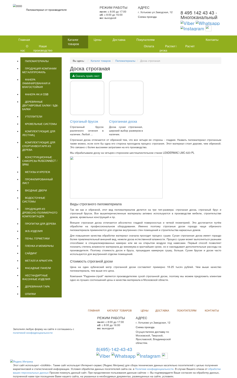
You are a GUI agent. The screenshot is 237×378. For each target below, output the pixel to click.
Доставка (119, 40)
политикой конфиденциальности (33, 332)
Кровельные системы (41, 124)
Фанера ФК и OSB (36, 94)
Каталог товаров (73, 42)
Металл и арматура (38, 260)
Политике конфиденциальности (154, 369)
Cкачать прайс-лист (87, 76)
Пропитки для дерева (40, 223)
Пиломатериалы (37, 61)
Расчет (190, 46)
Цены (97, 40)
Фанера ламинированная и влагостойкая (36, 83)
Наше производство (42, 48)
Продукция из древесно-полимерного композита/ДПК (39, 212)
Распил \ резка (168, 48)
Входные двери (36, 190)
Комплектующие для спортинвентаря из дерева (38, 145)
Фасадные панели (38, 268)
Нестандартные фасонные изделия (36, 277)
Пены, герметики (37, 238)
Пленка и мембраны (39, 246)
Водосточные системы (33, 199)
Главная (24, 40)
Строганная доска (123, 121)
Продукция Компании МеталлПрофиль (39, 70)
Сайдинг (31, 253)
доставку (160, 331)
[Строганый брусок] (87, 98)
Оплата (149, 46)
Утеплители (33, 116)
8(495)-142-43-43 (114, 349)
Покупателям (145, 40)
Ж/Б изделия (34, 231)
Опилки (30, 294)
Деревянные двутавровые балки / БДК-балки (40, 105)
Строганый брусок (84, 121)
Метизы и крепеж (37, 172)
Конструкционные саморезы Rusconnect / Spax (39, 160)
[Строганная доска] (126, 98)
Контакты (212, 40)
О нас (24, 48)
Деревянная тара (37, 286)
